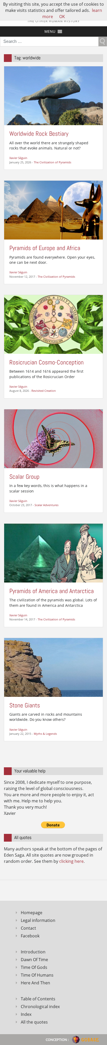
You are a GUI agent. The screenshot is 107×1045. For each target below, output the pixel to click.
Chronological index (40, 1006)
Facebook (30, 936)
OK (62, 16)
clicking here (71, 861)
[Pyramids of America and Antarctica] (53, 552)
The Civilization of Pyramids (52, 162)
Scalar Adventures (46, 505)
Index (26, 1014)
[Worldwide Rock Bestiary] (53, 95)
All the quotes (34, 1022)
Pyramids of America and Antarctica (51, 591)
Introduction (33, 952)
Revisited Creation (43, 391)
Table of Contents (38, 999)
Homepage (31, 912)
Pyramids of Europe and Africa (44, 248)
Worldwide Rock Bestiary (38, 134)
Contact (28, 928)
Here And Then (35, 983)
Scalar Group (24, 477)
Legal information (38, 920)
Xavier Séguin (18, 158)
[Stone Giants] (53, 667)
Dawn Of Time (34, 959)
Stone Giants (24, 705)
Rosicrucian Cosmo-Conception (46, 362)
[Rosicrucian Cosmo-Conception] (53, 324)
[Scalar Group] (53, 438)
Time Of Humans (37, 975)
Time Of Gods (34, 967)
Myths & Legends (45, 734)
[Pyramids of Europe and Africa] (53, 209)
